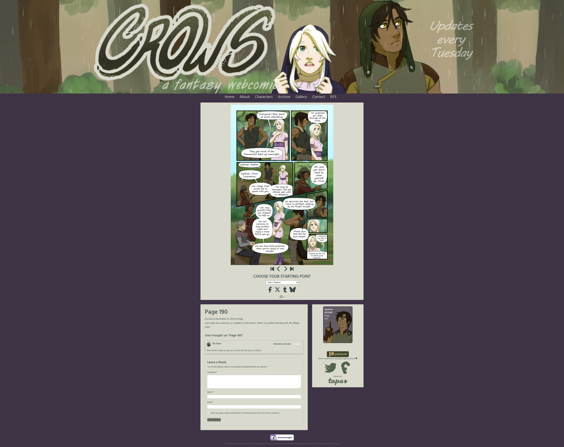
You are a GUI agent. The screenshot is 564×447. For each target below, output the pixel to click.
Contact (318, 97)
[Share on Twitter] (277, 290)
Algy (241, 319)
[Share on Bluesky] (292, 290)
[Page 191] (285, 269)
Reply (296, 344)
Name (209, 392)
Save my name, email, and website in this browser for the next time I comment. (245, 413)
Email (209, 402)
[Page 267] (291, 269)
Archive (284, 97)
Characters (264, 97)
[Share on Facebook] (270, 290)
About (245, 97)
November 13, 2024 (225, 319)
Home (229, 97)
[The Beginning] (272, 269)
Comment (211, 372)
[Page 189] (278, 269)
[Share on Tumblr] (285, 290)
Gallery (301, 97)
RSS (333, 97)
